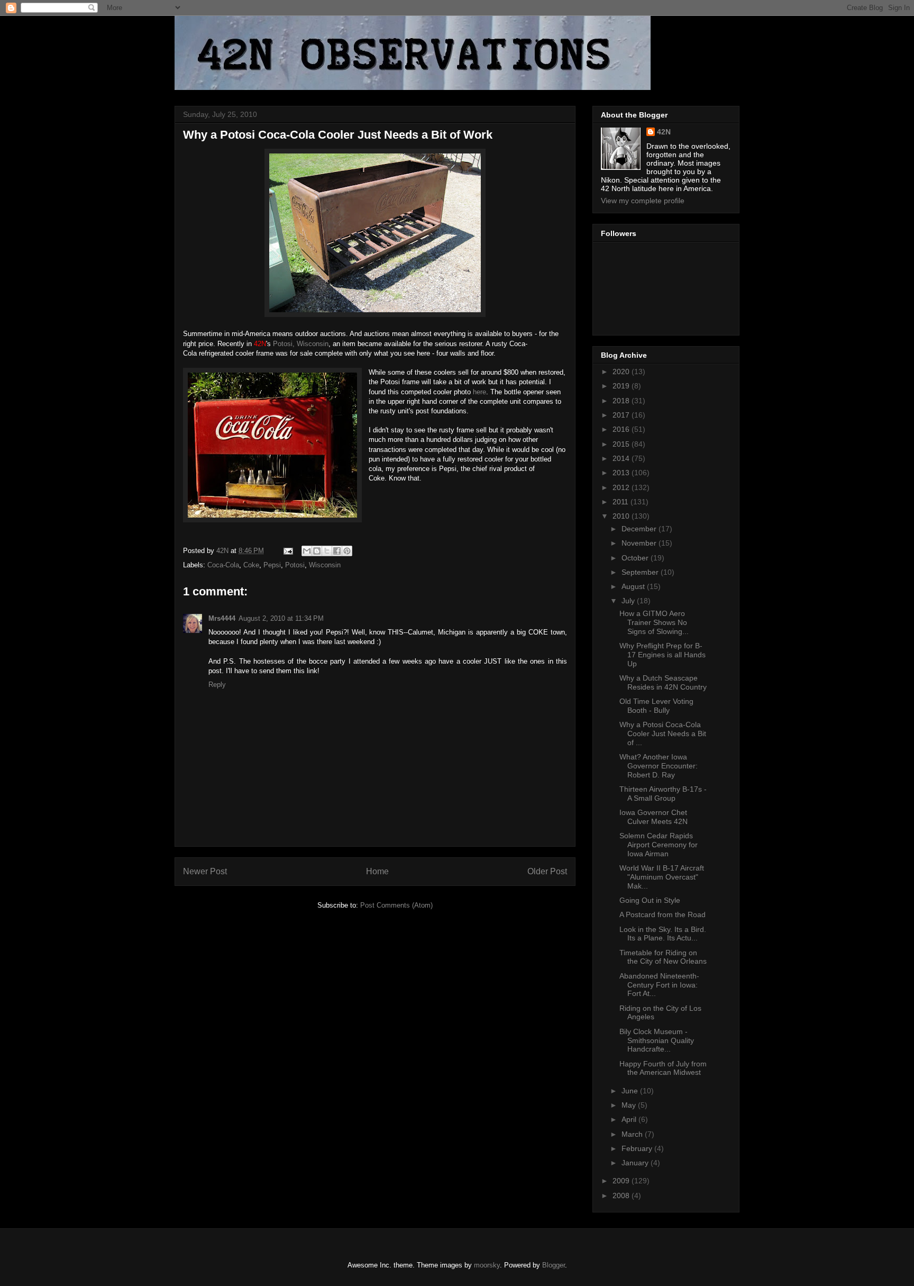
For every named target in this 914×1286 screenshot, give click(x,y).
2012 (622, 487)
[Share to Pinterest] (347, 551)
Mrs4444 (221, 618)
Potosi (295, 565)
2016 (622, 429)
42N (664, 132)
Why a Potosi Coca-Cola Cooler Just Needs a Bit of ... (662, 733)
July (629, 600)
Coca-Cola (223, 565)
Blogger (553, 1265)
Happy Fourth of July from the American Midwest (663, 1068)
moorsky (487, 1265)
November (640, 543)
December (640, 528)
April (629, 1119)
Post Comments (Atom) (396, 905)
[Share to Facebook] (337, 551)
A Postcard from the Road (662, 914)
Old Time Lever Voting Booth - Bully (656, 705)
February (637, 1148)
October (636, 558)
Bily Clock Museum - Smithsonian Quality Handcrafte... (656, 1040)
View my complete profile (642, 200)
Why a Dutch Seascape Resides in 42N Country (663, 682)
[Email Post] (287, 551)
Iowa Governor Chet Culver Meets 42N (653, 817)
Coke (251, 565)
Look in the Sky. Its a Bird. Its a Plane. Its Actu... (662, 934)
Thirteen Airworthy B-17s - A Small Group (663, 793)
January (636, 1162)
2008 (622, 1195)
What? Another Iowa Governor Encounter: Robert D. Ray (658, 766)
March (633, 1134)
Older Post (547, 871)
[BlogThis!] (317, 551)
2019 (622, 386)
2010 (622, 516)
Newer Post (205, 871)
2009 (622, 1180)
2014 (622, 458)
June (630, 1090)
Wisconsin (325, 565)
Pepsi (272, 565)
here (479, 392)
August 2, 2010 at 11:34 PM (281, 618)
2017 (622, 415)
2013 (622, 472)
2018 (622, 400)
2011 (621, 501)
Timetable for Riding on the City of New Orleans (663, 957)
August (634, 586)
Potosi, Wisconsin (300, 344)
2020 (622, 371)
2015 (622, 444)
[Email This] (306, 551)
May (629, 1105)
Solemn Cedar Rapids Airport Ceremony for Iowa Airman (658, 844)
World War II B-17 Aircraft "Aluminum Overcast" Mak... (661, 877)
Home (377, 871)
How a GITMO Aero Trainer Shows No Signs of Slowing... (654, 622)
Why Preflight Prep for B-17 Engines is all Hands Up (662, 654)
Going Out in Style (649, 900)
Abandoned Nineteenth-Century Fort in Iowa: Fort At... (659, 985)
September (641, 572)
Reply (217, 685)
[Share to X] (327, 551)
